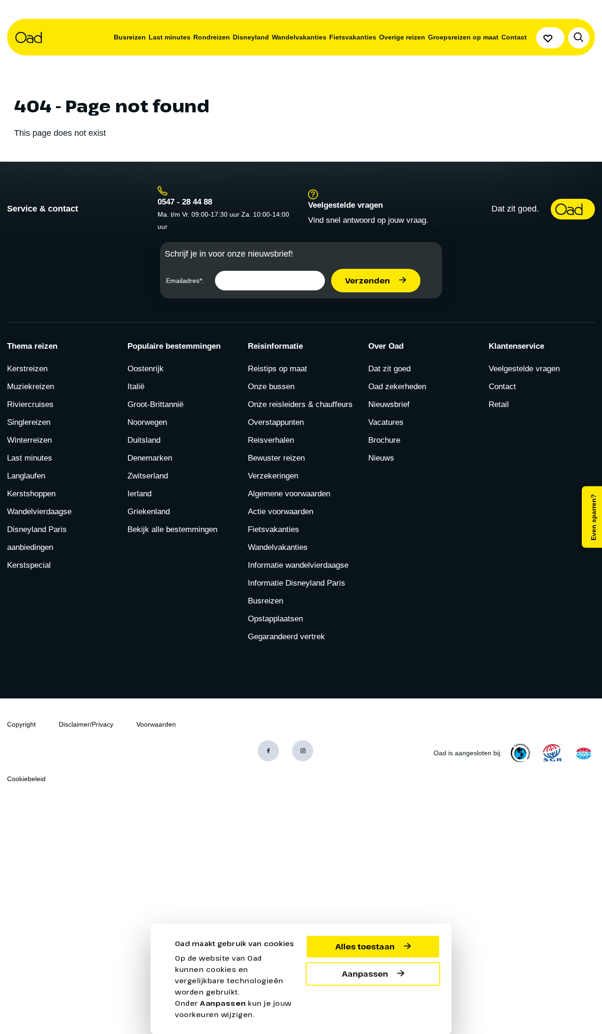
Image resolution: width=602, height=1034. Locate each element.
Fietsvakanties (352, 37)
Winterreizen (29, 440)
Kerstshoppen (31, 493)
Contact (514, 37)
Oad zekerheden (397, 386)
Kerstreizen (27, 368)
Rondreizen (211, 37)
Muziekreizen (30, 386)
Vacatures (386, 422)
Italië (135, 386)
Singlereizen (28, 422)
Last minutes (169, 37)
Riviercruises (30, 404)
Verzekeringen (273, 475)
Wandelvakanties (299, 37)
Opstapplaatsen (275, 618)
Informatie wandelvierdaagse (298, 565)
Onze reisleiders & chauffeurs (300, 404)
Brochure (384, 440)
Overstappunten (276, 422)
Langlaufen (26, 475)
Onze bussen (271, 386)
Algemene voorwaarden (289, 493)
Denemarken (149, 458)
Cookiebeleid (26, 779)
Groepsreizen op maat (463, 37)
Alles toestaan (365, 946)
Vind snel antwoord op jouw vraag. (368, 220)
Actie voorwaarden (280, 511)
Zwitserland (147, 475)
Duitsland (143, 440)
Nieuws (381, 458)
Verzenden (367, 280)
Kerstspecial (29, 565)
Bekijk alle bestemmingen (172, 529)
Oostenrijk (145, 368)
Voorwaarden (156, 724)
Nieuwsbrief (389, 404)
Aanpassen (365, 974)
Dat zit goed (389, 368)
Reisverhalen (271, 440)
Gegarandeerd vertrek (286, 636)
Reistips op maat (277, 368)
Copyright (21, 724)
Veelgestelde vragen (524, 368)
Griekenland (148, 511)
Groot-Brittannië (155, 404)
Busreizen (130, 37)
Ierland (139, 493)
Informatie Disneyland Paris (296, 583)
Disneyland (251, 37)
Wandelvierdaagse (39, 511)
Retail (499, 404)
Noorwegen (147, 422)
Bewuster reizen (276, 458)
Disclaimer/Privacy (86, 724)
